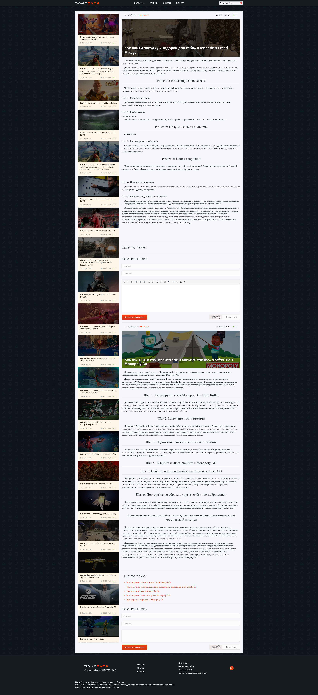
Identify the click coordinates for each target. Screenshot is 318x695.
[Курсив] (128, 282)
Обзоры (167, 3)
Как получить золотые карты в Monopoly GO (148, 595)
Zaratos (146, 15)
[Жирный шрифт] (124, 282)
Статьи (153, 3)
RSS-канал (183, 663)
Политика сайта (185, 670)
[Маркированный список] (149, 282)
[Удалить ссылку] (165, 282)
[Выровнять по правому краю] (144, 282)
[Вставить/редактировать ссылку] (161, 282)
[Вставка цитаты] (173, 282)
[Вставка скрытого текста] (184, 282)
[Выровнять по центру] (140, 282)
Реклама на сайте (186, 666)
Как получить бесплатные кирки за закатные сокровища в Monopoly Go (161, 586)
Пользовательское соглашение (192, 673)
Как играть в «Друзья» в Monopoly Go (145, 599)
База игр (180, 3)
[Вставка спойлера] (181, 282)
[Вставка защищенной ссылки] (168, 282)
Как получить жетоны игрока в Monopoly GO (149, 582)
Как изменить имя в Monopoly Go (143, 590)
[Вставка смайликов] (157, 282)
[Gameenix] (87, 3)
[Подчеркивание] (132, 282)
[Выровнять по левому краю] (137, 282)
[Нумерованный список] (153, 282)
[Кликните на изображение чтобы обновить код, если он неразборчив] (215, 317)
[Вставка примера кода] (177, 282)
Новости (138, 3)
